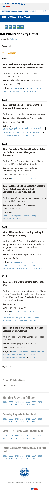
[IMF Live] (34, 487)
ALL (33, 404)
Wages (25, 91)
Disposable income (17, 262)
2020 (40, 402)
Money (36, 318)
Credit (32, 312)
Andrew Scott (16, 294)
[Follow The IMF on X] (3, 4)
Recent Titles (8, 385)
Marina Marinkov (31, 73)
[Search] (44, 11)
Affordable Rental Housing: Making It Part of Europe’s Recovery (23, 233)
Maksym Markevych (20, 114)
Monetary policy (28, 135)
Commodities (23, 312)
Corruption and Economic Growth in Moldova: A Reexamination (22, 106)
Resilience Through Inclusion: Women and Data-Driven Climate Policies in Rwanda (23, 66)
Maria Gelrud (17, 73)
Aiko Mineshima (36, 244)
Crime (25, 132)
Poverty (34, 268)
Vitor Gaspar (18, 300)
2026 (5, 402)
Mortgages (35, 216)
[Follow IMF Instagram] (10, 4)
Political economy (23, 268)
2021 (34, 402)
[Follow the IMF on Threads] (13, 4)
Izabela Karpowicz (35, 241)
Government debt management (14, 318)
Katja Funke (31, 161)
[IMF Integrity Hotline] (25, 4)
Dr (41, 73)
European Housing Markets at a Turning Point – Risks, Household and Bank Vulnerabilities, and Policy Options (24, 189)
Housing (6, 216)
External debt (7, 315)
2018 (11, 404)
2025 (11, 402)
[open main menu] (44, 5)
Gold (32, 315)
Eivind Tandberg (32, 164)
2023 (22, 402)
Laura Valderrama (19, 198)
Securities (32, 357)
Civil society (7, 132)
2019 (5, 404)
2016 (22, 404)
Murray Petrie (18, 164)
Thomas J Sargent (19, 291)
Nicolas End (30, 297)
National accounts (9, 218)
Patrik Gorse (33, 198)
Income (26, 216)
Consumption (16, 213)
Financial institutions (30, 213)
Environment (29, 88)
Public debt (7, 321)
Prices (19, 218)
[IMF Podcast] (19, 4)
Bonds (13, 312)
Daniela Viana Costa (12, 76)
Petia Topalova (19, 201)
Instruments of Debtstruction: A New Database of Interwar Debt (23, 329)
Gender (38, 88)
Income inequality (29, 265)
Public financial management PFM (25, 321)
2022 (28, 402)
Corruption (17, 132)
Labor (5, 91)
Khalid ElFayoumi (18, 241)
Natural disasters (14, 91)
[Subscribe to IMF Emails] (22, 4)
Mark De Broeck (16, 297)
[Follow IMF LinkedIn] (8, 4)
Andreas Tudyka (21, 247)
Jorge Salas (8, 247)
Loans (29, 318)
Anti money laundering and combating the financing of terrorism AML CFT (22, 128)
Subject (13, 39)
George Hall (33, 291)
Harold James (29, 294)
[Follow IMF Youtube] (16, 4)
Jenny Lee (7, 244)
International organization (11, 135)
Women (33, 91)
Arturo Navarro (18, 161)
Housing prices (16, 216)
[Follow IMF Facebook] (5, 4)
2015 (28, 404)
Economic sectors (36, 132)
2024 (17, 402)
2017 (17, 404)
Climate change (16, 88)
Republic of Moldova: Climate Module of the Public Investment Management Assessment (24, 152)
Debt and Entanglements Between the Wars (23, 283)
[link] (6, 27)
